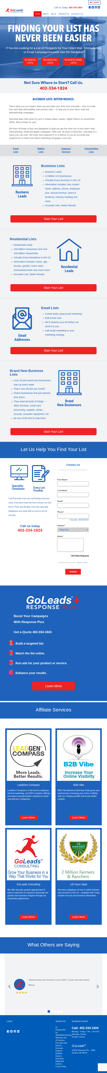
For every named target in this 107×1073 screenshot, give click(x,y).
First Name (62, 480)
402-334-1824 (75, 7)
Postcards (59, 1059)
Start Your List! (53, 219)
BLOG (53, 14)
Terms (86, 562)
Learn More (53, 686)
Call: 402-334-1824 (85, 1028)
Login (95, 2)
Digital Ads (59, 1061)
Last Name (62, 490)
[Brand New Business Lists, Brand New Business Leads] (69, 382)
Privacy (79, 562)
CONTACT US (77, 14)
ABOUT (46, 14)
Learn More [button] (28, 817)
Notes (60, 536)
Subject (61, 525)
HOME (37, 14)
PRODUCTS (64, 14)
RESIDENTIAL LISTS (50, 61)
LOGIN (9, 1021)
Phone (60, 512)
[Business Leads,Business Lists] (22, 175)
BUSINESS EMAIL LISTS (73, 61)
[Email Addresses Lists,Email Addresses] (22, 318)
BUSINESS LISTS (30, 61)
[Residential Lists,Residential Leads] (69, 250)
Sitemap (58, 1038)
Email (60, 501)
